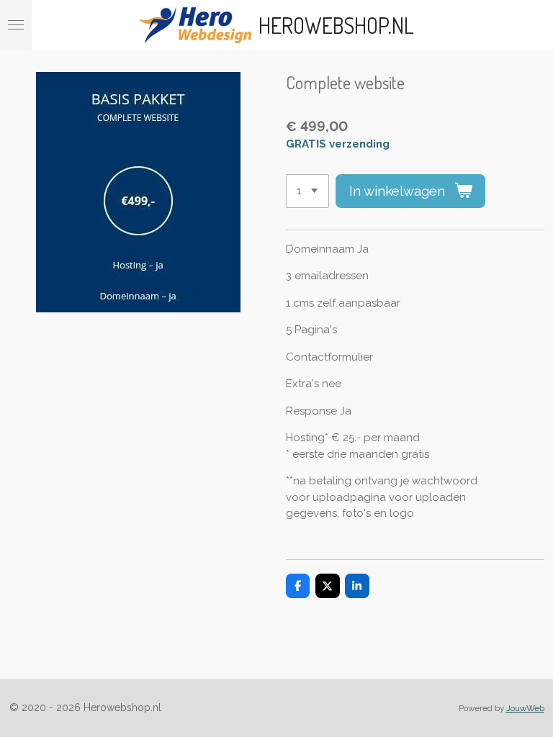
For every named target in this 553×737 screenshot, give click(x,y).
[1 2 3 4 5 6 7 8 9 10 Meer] (307, 191)
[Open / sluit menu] (16, 25)
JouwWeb (525, 708)
